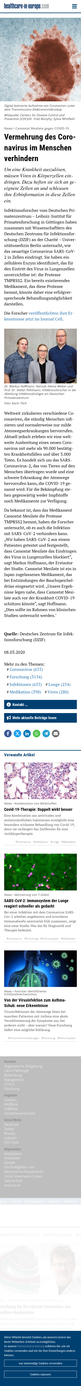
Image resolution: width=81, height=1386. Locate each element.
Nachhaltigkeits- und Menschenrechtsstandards (23, 1169)
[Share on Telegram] (46, 733)
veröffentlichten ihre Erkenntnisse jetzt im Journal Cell (39, 316)
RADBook (11, 1104)
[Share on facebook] (8, 733)
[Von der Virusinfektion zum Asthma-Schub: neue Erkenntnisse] (40, 968)
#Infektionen (40, 842)
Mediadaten (13, 1153)
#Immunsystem (49, 938)
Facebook (11, 1124)
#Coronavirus (23, 842)
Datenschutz (13, 1180)
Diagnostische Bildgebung (23, 1066)
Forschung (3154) (26, 677)
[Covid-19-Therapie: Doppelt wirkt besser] (40, 781)
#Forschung (31, 938)
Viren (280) (58, 692)
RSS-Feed (11, 1142)
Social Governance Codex (23, 1176)
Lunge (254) (59, 684)
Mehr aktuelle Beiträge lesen (33, 718)
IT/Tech (9, 1084)
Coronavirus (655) (26, 669)
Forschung (11, 1088)
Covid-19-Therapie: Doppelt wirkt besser (38, 809)
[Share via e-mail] (55, 733)
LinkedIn (10, 1138)
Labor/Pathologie (16, 1070)
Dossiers (10, 1099)
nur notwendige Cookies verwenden (40, 1363)
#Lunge (54, 842)
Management (13, 1079)
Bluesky (9, 1133)
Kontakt (9, 1162)
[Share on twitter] (17, 733)
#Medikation (68, 842)
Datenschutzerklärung (31, 1346)
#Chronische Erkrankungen (23, 1038)
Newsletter (12, 1158)
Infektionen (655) (26, 684)
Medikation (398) (25, 692)
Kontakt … (19, 704)
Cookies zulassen (40, 1374)
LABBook (10, 1108)
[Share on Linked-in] (27, 733)
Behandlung (13, 1075)
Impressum (12, 1185)
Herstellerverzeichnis (19, 1113)
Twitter (9, 1129)
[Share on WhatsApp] (36, 733)
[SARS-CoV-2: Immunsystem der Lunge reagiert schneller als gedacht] (40, 872)
